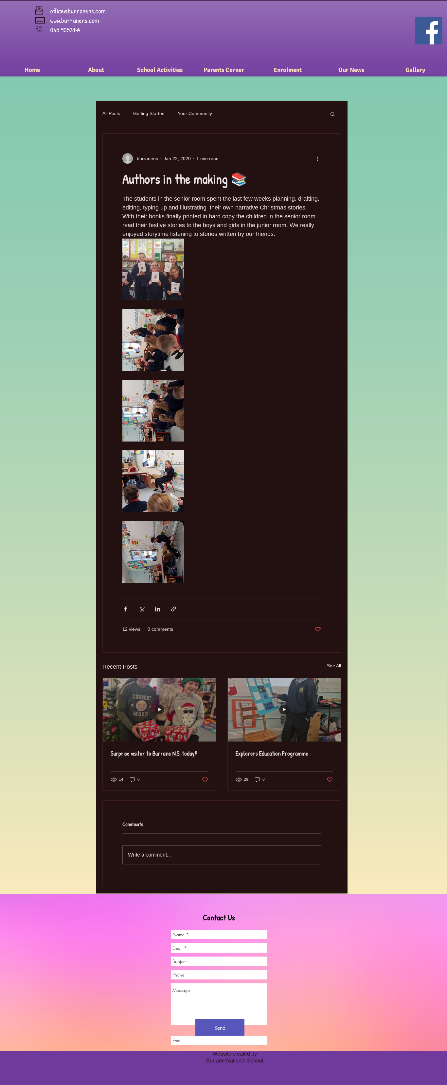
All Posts (111, 113)
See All (334, 665)
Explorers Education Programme (272, 753)
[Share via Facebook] (125, 609)
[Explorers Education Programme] (284, 710)
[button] (333, 113)
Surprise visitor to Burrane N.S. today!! (154, 753)
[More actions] (317, 158)
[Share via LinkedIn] (157, 609)
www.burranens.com (74, 20)
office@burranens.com (78, 11)
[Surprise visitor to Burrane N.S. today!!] (159, 710)
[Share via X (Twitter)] (141, 609)
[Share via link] (173, 609)
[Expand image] (153, 269)
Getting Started (149, 113)
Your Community (195, 113)
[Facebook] (428, 30)
